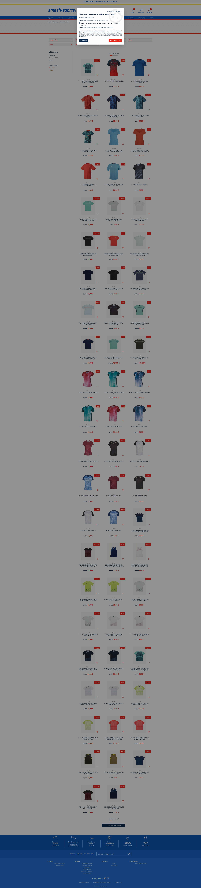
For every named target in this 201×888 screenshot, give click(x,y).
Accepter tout (115, 40)
